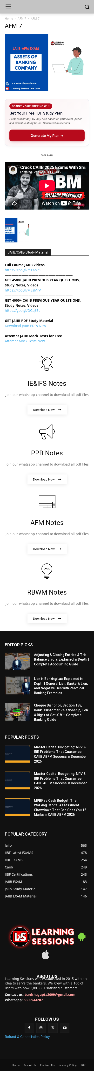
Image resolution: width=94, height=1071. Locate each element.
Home (9, 18)
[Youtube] (64, 1028)
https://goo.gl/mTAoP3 (22, 270)
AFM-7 (22, 18)
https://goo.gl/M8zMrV (23, 290)
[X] (53, 1028)
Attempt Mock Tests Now (25, 341)
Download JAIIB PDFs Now (25, 325)
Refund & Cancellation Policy (27, 1037)
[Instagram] (41, 1028)
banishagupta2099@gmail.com (50, 994)
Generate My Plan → (47, 135)
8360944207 (33, 1000)
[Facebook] (29, 1028)
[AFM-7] (47, 89)
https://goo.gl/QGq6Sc (22, 310)
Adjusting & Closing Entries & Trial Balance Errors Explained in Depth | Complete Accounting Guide (61, 659)
